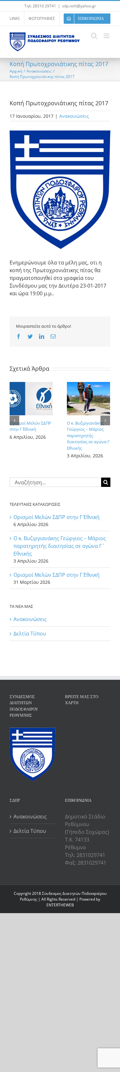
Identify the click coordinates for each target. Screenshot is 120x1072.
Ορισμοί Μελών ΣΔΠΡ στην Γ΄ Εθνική (30, 426)
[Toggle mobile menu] (107, 35)
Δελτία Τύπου (29, 633)
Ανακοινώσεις (74, 116)
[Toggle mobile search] (94, 35)
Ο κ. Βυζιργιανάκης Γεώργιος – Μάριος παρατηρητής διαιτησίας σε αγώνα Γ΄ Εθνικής (88, 435)
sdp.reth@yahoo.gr (79, 6)
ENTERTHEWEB (60, 905)
